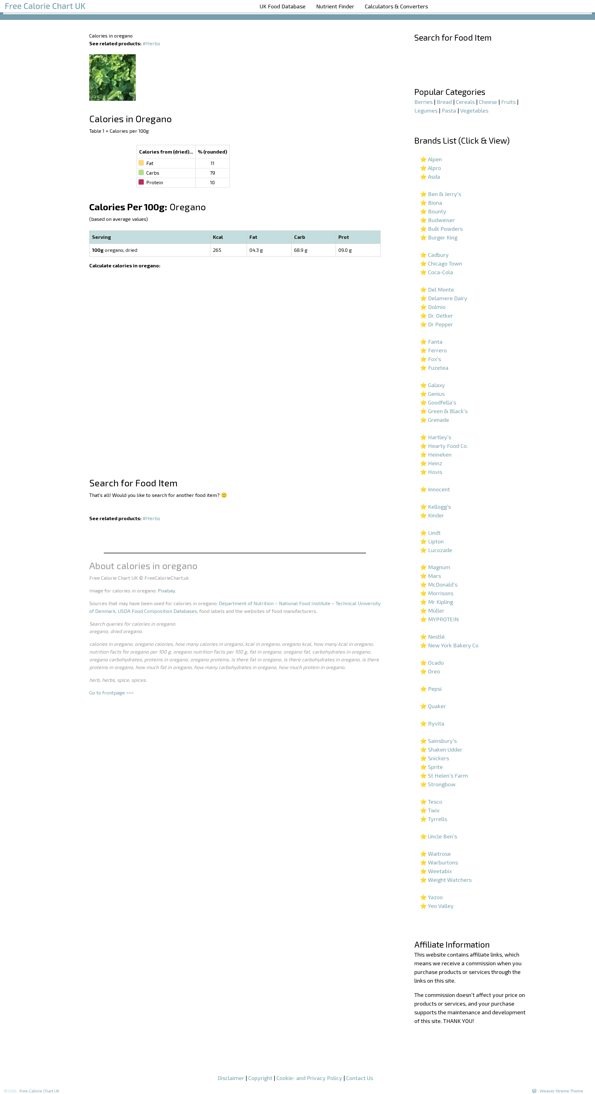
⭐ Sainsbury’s (438, 740)
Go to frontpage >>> (111, 692)
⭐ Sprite (431, 766)
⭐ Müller (432, 610)
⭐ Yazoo (431, 897)
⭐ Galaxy (432, 385)
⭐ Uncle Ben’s (438, 836)
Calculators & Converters (396, 6)
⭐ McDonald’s (438, 584)
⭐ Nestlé (432, 636)
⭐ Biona (431, 202)
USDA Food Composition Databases (157, 611)
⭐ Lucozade (436, 550)
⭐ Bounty (433, 211)
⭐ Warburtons (439, 862)
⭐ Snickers (434, 758)
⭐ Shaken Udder (441, 749)
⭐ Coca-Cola (436, 272)
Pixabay (166, 590)
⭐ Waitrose (435, 853)
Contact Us (359, 1077)
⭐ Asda (430, 176)
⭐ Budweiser (437, 220)
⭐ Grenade (434, 419)
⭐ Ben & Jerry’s (440, 193)
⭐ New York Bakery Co (449, 645)
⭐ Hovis (431, 471)
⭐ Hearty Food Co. (444, 445)
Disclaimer (231, 1077)
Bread (444, 101)
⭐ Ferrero (433, 350)
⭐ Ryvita (432, 723)
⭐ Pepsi (431, 688)
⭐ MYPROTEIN (439, 619)
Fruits (508, 101)
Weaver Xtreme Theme (561, 1091)
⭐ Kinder (432, 515)
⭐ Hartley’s (435, 437)
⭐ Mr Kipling (436, 601)
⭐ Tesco (431, 801)
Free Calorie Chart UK (40, 1091)
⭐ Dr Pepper (436, 324)
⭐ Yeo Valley (437, 905)
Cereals (465, 101)
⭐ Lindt (430, 532)
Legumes (426, 110)
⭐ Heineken (436, 454)
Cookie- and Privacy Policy (309, 1077)
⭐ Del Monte (437, 289)
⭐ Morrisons (436, 593)
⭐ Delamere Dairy (443, 298)
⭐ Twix (429, 810)
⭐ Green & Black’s (444, 411)
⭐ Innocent (435, 489)
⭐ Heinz (431, 463)
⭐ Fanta (431, 341)
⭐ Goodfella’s (438, 402)
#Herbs (151, 43)
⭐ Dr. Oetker (436, 315)
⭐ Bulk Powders (441, 228)
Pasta (449, 110)
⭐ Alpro (430, 167)
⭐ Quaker (433, 706)
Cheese (488, 101)
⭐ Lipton (432, 541)
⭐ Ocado (432, 662)
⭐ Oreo (430, 671)
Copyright (260, 1077)
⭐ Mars (430, 575)
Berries (423, 101)
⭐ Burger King (438, 237)
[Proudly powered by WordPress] (534, 1091)
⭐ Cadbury (434, 254)
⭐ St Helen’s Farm (444, 775)
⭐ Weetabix (436, 871)
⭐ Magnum (435, 567)
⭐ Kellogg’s (435, 506)
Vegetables (474, 110)
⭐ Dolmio (433, 306)
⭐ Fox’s (430, 358)
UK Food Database (283, 6)
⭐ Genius (432, 393)
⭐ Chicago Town (441, 263)
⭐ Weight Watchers (446, 879)
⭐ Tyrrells (433, 818)
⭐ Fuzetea (434, 367)
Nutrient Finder (335, 6)
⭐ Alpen (431, 159)
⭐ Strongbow (438, 784)
